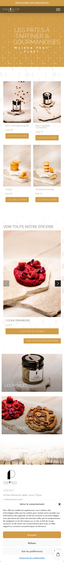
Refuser (32, 543)
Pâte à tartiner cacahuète (42, 127)
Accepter (32, 534)
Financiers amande (44, 190)
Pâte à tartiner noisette (17, 126)
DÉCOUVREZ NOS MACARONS (32, 3)
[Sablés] (17, 185)
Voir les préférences (32, 551)
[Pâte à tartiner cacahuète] (47, 122)
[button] (59, 504)
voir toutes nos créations (42, 340)
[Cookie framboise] (32, 316)
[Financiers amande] (47, 185)
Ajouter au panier (17, 136)
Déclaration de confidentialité (32, 558)
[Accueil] (17, 9)
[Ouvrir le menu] (58, 9)
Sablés (9, 190)
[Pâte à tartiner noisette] (17, 122)
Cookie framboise (18, 320)
